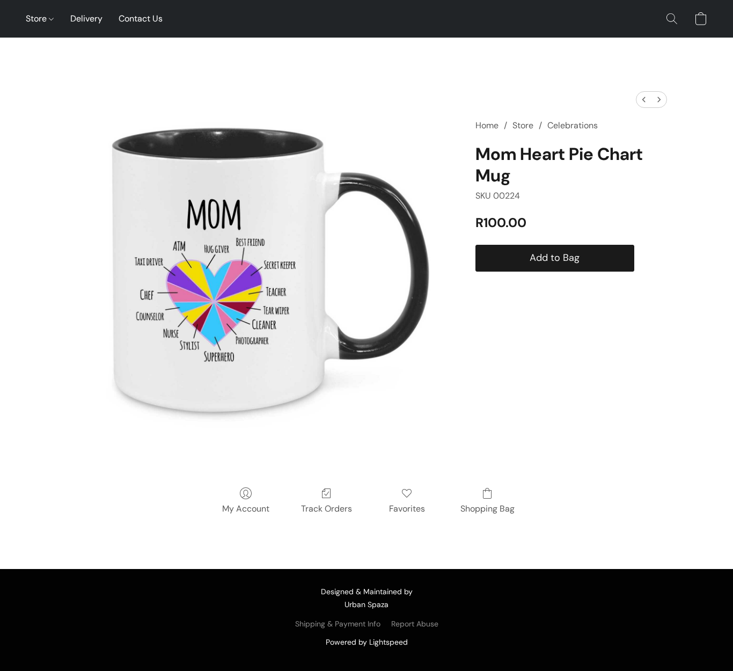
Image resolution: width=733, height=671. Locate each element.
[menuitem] (643, 99)
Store (37, 18)
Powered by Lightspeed (367, 642)
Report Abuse (414, 624)
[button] (671, 19)
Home (487, 125)
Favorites (407, 508)
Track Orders (326, 508)
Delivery (86, 18)
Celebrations (572, 125)
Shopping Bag (487, 508)
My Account (245, 508)
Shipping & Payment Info (337, 624)
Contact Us (141, 18)
